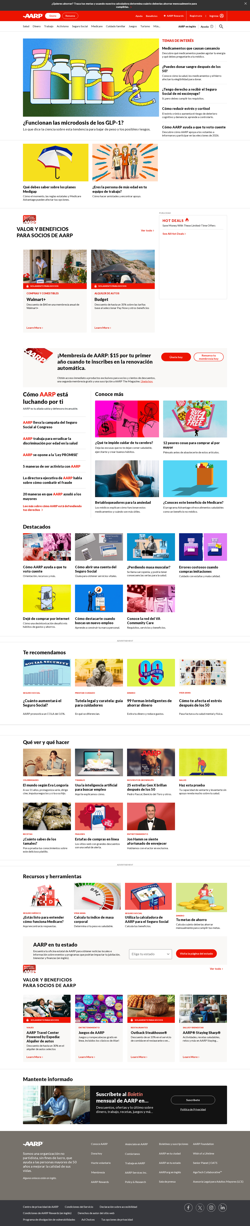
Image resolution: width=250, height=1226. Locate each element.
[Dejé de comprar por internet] (47, 598)
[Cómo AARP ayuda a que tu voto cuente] (47, 547)
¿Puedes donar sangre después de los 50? (191, 69)
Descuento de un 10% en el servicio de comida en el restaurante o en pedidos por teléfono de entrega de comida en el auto (151, 1038)
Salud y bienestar (193, 1027)
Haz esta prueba (192, 785)
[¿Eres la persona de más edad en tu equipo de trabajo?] (125, 162)
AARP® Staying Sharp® (202, 1032)
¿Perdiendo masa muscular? (148, 567)
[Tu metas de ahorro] (201, 897)
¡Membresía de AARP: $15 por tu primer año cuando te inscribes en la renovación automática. (105, 361)
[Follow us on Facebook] (188, 1208)
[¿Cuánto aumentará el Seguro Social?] (47, 672)
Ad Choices (88, 1219)
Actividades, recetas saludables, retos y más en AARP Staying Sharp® (201, 1038)
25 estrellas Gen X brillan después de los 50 (147, 787)
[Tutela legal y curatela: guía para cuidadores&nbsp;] (99, 672)
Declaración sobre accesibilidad (118, 1206)
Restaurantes (139, 1027)
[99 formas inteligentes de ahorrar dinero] (151, 672)
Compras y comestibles (43, 293)
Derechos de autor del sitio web (96, 1213)
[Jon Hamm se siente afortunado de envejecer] (151, 816)
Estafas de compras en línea (97, 839)
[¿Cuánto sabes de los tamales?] (47, 816)
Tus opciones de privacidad (117, 1219)
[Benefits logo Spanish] (31, 223)
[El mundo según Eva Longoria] (47, 762)
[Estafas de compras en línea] (99, 816)
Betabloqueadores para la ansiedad (123, 502)
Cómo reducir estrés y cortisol (186, 108)
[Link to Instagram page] (211, 1208)
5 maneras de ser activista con (51, 466)
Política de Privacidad (193, 1109)
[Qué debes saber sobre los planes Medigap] (55, 162)
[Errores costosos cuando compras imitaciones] (203, 547)
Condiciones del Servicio (79, 1206)
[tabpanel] (202, 26)
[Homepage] (33, 15)
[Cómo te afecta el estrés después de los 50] (203, 672)
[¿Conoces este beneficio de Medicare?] (195, 478)
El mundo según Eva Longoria (45, 785)
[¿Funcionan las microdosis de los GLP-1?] (91, 77)
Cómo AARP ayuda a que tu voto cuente (194, 127)
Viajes (30, 1027)
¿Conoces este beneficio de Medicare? (193, 502)
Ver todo (146, 230)
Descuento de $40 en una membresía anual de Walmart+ (53, 306)
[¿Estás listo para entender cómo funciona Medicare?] (46, 896)
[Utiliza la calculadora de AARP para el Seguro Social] (148, 896)
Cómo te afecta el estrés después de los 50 (200, 702)
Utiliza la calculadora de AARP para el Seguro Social (147, 919)
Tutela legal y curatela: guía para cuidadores (99, 702)
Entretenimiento (89, 1027)
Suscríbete (193, 1100)
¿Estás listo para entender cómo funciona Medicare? (43, 919)
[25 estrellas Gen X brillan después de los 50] (151, 762)
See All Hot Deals (173, 233)
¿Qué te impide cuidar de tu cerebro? (124, 443)
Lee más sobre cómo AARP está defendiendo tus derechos (52, 507)
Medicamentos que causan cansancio (191, 48)
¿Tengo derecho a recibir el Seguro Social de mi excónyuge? (189, 91)
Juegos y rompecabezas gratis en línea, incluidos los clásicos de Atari (99, 1038)
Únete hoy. (147, 381)
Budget (101, 299)
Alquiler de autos (107, 293)
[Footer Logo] (50, 1143)
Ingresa (214, 15)
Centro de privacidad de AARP (41, 1206)
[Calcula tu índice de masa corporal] (97, 896)
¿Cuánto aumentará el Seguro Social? (42, 702)
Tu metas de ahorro (191, 920)
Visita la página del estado (196, 953)
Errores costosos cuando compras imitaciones (198, 569)
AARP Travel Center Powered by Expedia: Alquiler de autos (43, 1036)
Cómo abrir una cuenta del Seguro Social (95, 569)
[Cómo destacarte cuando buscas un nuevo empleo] (99, 598)
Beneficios (151, 15)
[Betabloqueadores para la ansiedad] (127, 478)
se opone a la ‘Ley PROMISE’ (50, 455)
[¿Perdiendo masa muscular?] (151, 547)
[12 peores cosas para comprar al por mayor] (195, 419)
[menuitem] (26, 28)
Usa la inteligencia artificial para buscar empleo (96, 787)
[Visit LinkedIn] (223, 1208)
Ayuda (139, 15)
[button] (221, 26)
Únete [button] (52, 15)
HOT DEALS (173, 220)
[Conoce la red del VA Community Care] (151, 598)
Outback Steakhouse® (149, 1032)
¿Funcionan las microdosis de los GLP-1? (73, 122)
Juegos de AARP (91, 1032)
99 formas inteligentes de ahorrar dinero (149, 702)
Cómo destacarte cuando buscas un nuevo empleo (95, 620)
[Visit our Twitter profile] (200, 1208)
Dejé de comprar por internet (46, 618)
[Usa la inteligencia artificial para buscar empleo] (99, 762)
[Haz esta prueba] (203, 762)
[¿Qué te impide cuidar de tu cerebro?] (127, 419)
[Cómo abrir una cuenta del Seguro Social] (99, 547)
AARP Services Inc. (136, 1172)
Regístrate (196, 15)
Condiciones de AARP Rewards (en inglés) (47, 1213)
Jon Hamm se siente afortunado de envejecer (147, 841)
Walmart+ (36, 299)
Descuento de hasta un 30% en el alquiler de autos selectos (45, 1047)
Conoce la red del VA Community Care (143, 620)
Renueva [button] (70, 15)
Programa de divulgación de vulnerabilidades (49, 1219)
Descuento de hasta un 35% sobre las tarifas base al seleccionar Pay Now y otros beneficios (122, 306)
